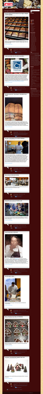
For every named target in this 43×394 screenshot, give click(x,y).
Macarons (32, 68)
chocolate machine (17, 385)
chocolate (15, 88)
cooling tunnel (36, 61)
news (33, 64)
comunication (15, 351)
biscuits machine (32, 55)
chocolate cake (32, 56)
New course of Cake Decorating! (12, 175)
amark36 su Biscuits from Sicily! (35, 96)
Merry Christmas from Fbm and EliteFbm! (14, 316)
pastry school (17, 133)
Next (21, 389)
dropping (39, 61)
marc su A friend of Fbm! (34, 89)
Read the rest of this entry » (8, 44)
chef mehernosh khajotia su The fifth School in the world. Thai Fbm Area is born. (35, 95)
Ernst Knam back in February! (11, 232)
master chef (15, 51)
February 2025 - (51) (33, 46)
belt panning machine (36, 54)
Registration (17, 258)
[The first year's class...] (13, 301)
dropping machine (33, 28)
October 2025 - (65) (33, 40)
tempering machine (16, 134)
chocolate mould (34, 59)
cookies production (33, 61)
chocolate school (18, 51)
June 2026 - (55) (33, 34)
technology (32, 30)
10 (18, 389)
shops (31, 25)
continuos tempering (21, 133)
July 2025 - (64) (33, 42)
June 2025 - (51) (33, 43)
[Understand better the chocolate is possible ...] (16, 73)
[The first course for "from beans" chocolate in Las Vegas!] (14, 120)
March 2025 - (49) (33, 45)
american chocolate (16, 135)
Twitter (15, 52)
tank (32, 65)
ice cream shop (34, 63)
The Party (32, 67)
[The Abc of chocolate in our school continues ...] (16, 153)
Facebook (16, 52)
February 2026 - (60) (33, 37)
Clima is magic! (33, 82)
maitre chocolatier (21, 311)
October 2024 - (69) (33, 49)
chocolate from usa (36, 57)
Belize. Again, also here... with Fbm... (35, 69)
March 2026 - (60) (33, 36)
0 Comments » (19, 52)
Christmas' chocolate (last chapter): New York (15, 357)
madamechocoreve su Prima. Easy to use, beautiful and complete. (35, 90)
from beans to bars (24, 134)
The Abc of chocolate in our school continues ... (15, 138)
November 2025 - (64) (33, 39)
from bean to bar (20, 134)
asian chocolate (35, 53)
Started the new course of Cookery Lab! (13, 200)
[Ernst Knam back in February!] (14, 257)
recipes (15, 50)
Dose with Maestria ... (33, 83)
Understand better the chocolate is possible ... (15, 56)
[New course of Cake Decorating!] (16, 185)
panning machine (36, 64)
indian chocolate (38, 63)
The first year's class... (10, 276)
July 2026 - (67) (33, 33)
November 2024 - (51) (33, 48)
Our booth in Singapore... (34, 80)
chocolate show (33, 31)
